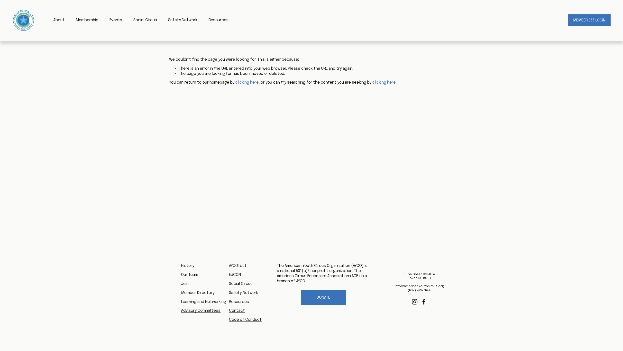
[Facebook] (424, 302)
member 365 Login (589, 20)
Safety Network (182, 20)
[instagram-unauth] (415, 302)
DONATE (323, 297)
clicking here (247, 82)
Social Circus (145, 20)
